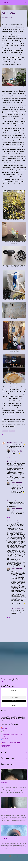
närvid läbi (11, 430)
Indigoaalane (4, 732)
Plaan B (6, 2)
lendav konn (4, 728)
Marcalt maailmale (5, 745)
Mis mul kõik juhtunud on (7, 838)
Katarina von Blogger (16, 450)
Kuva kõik (3, 748)
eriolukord (5, 430)
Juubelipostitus (4, 782)
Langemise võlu (5, 730)
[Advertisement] (14, 658)
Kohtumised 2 (4, 738)
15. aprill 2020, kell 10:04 (16, 442)
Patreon (3, 681)
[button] (2, 20)
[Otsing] (26, 2)
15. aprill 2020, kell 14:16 (16, 451)
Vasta (8, 457)
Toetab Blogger (15, 856)
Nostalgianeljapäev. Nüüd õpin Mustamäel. (11, 734)
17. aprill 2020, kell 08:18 (19, 608)
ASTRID (9, 442)
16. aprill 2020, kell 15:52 (15, 500)
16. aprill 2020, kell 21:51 (16, 509)
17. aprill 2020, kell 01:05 (15, 520)
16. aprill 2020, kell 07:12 (15, 461)
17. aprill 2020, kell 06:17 (16, 569)
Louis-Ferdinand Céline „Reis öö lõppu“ (11, 742)
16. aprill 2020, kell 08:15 (16, 483)
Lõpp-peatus (4, 810)
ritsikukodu (4, 737)
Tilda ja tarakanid (5, 741)
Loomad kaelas (5, 746)
